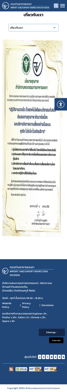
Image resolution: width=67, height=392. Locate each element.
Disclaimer (48, 305)
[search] (56, 5)
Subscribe (56, 340)
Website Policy (6, 305)
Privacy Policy (26, 305)
